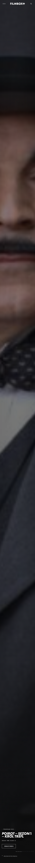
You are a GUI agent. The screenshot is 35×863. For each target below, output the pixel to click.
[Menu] (4, 3)
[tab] (16, 851)
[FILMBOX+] (17, 4)
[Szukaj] (31, 4)
